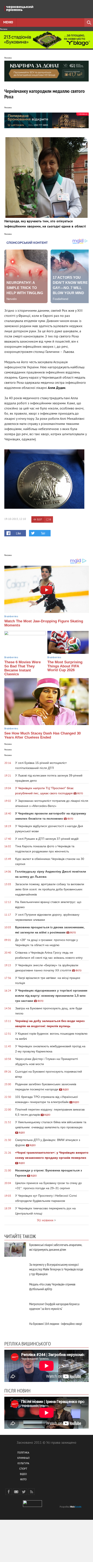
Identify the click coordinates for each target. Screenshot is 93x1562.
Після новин (17, 1390)
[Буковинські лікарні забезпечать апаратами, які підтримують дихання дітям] (15, 1249)
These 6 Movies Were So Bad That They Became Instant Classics (22, 668)
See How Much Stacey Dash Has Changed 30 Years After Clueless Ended (42, 735)
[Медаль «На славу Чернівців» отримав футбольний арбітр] (15, 1289)
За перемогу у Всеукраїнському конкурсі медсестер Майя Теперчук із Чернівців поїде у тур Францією (56, 1269)
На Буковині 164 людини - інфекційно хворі (55, 1323)
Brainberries (11, 616)
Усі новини (45, 1220)
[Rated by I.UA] (32, 1506)
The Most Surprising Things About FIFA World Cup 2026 (64, 666)
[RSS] (31, 1491)
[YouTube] (16, 1491)
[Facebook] (8, 1491)
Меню (8, 22)
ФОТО (23, 1479)
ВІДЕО (23, 1474)
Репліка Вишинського (27, 1343)
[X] (24, 1491)
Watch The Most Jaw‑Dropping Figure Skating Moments (43, 623)
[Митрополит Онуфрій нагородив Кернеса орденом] (15, 1309)
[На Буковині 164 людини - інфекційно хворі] (15, 1328)
